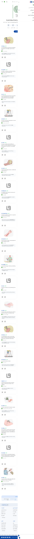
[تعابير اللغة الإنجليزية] (17, 2)
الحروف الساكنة (3, 526)
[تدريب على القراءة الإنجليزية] (13, 2)
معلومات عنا (14, 511)
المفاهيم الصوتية (3, 528)
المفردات (2, 507)
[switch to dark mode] (19, 10)
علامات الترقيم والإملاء (16, 524)
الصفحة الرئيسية (15, 509)
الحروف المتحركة (3, 524)
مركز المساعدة (14, 515)
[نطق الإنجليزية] (15, 2)
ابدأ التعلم (17, 31)
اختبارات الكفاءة (3, 513)
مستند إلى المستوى (3, 509)
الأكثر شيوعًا (2, 515)
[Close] (18, 2)
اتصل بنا (14, 513)
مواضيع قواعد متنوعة (15, 526)
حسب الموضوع (3, 511)
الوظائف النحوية (15, 528)
